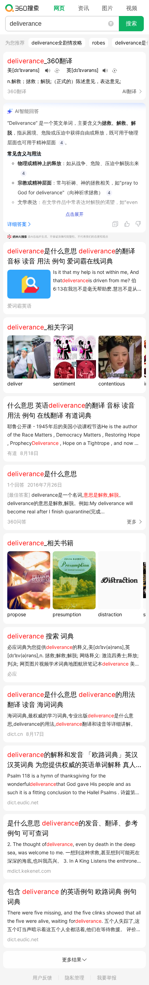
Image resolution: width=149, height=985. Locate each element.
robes (98, 43)
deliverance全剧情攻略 (57, 43)
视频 (131, 8)
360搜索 (23, 8)
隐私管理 (74, 977)
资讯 (83, 8)
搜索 (131, 23)
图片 (107, 8)
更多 (132, 521)
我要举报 (106, 977)
